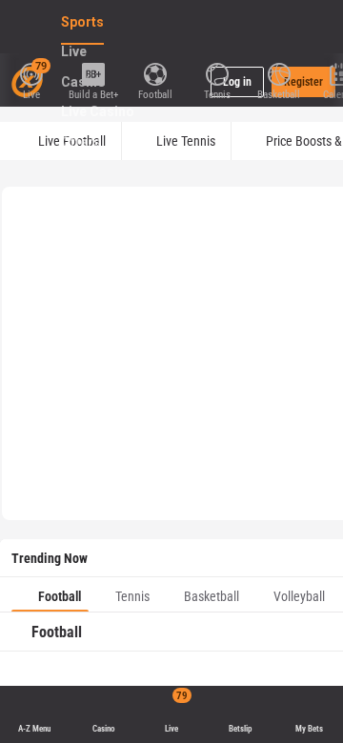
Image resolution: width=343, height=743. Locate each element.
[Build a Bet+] (93, 72)
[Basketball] (279, 72)
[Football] (155, 72)
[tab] (50, 594)
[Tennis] (217, 72)
